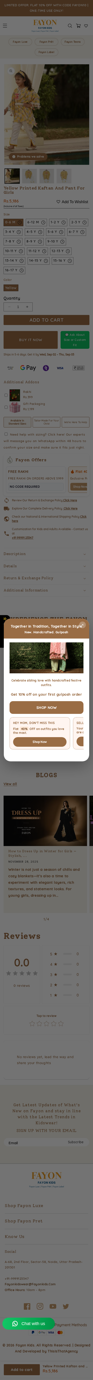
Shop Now (40, 742)
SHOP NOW (46, 707)
